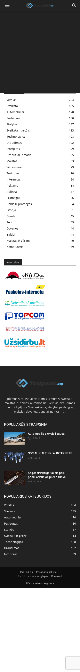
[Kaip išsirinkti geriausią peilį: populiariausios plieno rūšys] (14, 478)
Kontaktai (56, 576)
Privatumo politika (46, 572)
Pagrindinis (26, 572)
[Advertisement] (40, 53)
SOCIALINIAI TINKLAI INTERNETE (50, 453)
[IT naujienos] (24, 319)
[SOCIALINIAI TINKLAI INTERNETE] (14, 457)
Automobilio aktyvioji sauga (46, 433)
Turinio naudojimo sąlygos (33, 576)
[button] (7, 5)
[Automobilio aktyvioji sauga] (14, 438)
